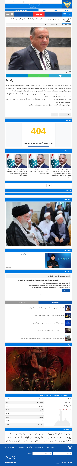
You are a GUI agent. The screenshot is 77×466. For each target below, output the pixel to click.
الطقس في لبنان (30, 441)
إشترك (30, 453)
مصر (70, 434)
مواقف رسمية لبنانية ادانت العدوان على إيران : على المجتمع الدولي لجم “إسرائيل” (42, 338)
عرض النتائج (38, 293)
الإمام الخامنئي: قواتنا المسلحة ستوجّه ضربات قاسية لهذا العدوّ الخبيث (46, 308)
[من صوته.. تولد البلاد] (38, 369)
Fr (33, 1)
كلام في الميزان (10, 447)
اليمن (31, 437)
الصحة (21, 441)
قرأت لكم (20, 447)
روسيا (68, 437)
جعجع (54, 114)
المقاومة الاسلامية (10, 437)
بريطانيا (43, 437)
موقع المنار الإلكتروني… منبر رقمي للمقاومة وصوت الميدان (48, 323)
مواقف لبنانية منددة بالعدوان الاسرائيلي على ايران (51, 330)
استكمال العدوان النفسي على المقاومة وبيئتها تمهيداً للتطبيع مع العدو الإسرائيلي (49, 287)
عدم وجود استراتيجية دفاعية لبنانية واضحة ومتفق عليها (55, 283)
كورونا (50, 433)
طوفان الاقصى (30, 434)
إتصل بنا (55, 10)
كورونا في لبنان (59, 434)
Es (52, 1)
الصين (25, 441)
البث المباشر (39, 14)
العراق (69, 441)
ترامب (48, 437)
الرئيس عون (17, 441)
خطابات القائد (67, 199)
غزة (35, 433)
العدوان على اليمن (53, 441)
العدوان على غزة (63, 441)
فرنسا (39, 434)
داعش (63, 437)
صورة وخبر (68, 344)
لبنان (67, 72)
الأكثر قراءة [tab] (22, 302)
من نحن (66, 10)
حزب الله (57, 437)
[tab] (38, 276)
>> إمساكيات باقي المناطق (64, 409)
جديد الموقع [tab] (55, 302)
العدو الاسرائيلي (41, 440)
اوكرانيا (35, 437)
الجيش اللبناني (10, 441)
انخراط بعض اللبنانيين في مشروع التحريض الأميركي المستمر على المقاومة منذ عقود (48, 285)
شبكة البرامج (39, 447)
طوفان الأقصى (20, 434)
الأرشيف (44, 10)
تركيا (51, 437)
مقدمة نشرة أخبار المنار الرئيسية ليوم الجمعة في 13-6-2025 (48, 315)
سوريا (12, 433)
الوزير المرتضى (65, 114)
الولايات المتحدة (22, 437)
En (14, 1)
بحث (49, 185)
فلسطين (44, 434)
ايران (39, 437)
